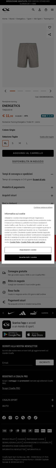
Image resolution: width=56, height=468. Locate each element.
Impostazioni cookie (28, 250)
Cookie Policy (15, 242)
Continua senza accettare (43, 207)
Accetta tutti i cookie (28, 257)
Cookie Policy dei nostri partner (33, 242)
